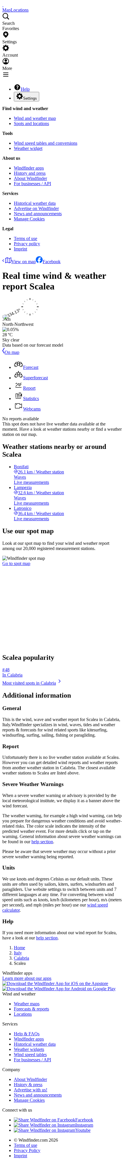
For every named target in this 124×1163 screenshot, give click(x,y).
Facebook (52, 261)
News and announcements (38, 213)
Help (25, 89)
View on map (23, 261)
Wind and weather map (35, 118)
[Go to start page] (2, 4)
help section (42, 841)
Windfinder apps (29, 168)
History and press (30, 173)
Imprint (20, 248)
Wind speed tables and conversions (45, 143)
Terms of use (25, 238)
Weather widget (28, 148)
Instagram (84, 1125)
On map (12, 352)
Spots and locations (31, 123)
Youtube (83, 1130)
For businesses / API (32, 183)
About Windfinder (30, 178)
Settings (30, 98)
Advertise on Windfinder (36, 208)
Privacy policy (27, 243)
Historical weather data (35, 203)
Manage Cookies (29, 218)
